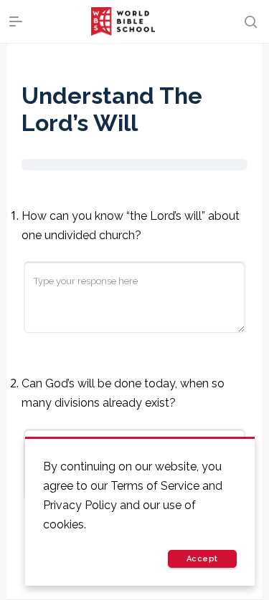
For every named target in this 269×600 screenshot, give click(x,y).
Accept (202, 558)
